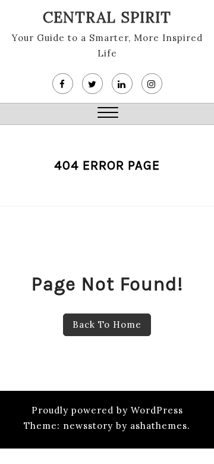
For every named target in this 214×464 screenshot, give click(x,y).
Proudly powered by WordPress (107, 410)
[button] (107, 114)
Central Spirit (107, 17)
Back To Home (107, 324)
